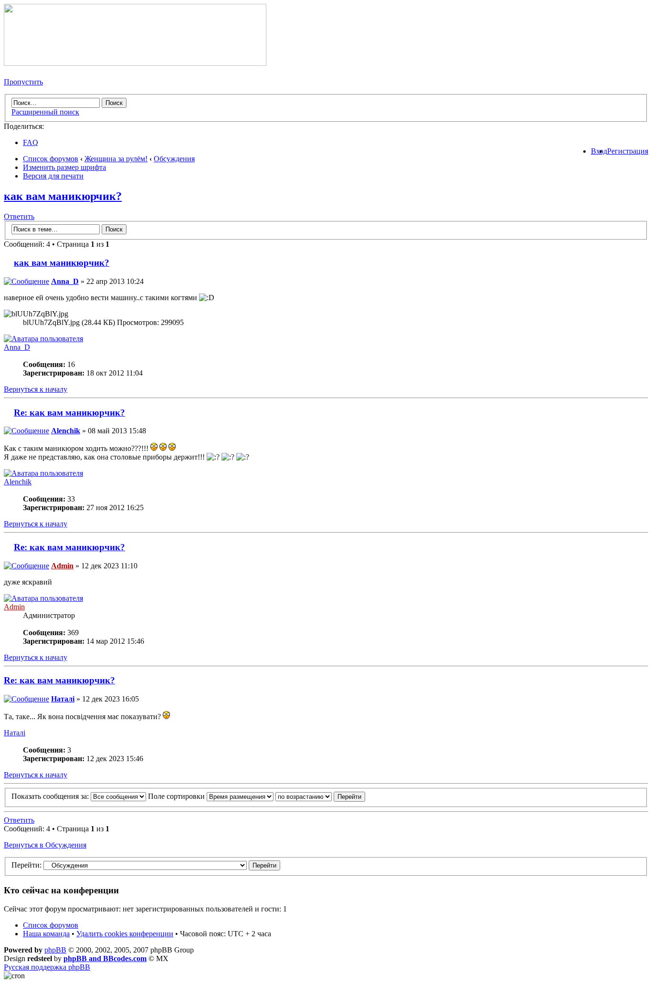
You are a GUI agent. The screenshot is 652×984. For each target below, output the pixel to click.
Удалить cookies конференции (124, 934)
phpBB (55, 950)
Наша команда (46, 934)
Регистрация (627, 151)
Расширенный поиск (45, 112)
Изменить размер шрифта (64, 167)
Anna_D (65, 281)
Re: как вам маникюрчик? (69, 413)
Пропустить (23, 82)
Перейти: (26, 865)
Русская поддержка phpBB (47, 967)
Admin (62, 566)
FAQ (30, 142)
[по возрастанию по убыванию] (320, 796)
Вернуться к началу (35, 389)
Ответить (19, 216)
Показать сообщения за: (51, 796)
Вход (599, 151)
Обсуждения (174, 159)
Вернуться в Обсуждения (45, 845)
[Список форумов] (135, 63)
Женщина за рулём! (115, 159)
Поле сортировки (177, 796)
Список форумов (50, 159)
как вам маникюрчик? (63, 196)
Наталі (62, 699)
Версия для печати (53, 176)
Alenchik (65, 431)
